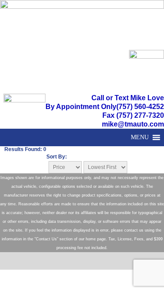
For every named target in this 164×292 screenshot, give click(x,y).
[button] (140, 137)
